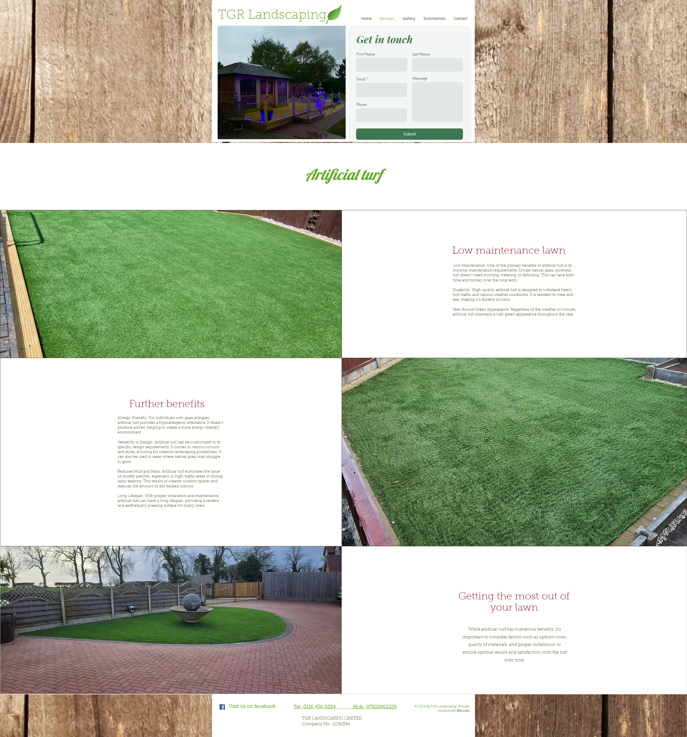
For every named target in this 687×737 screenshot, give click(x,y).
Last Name (421, 54)
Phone (361, 104)
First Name (366, 54)
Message (419, 78)
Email (361, 79)
